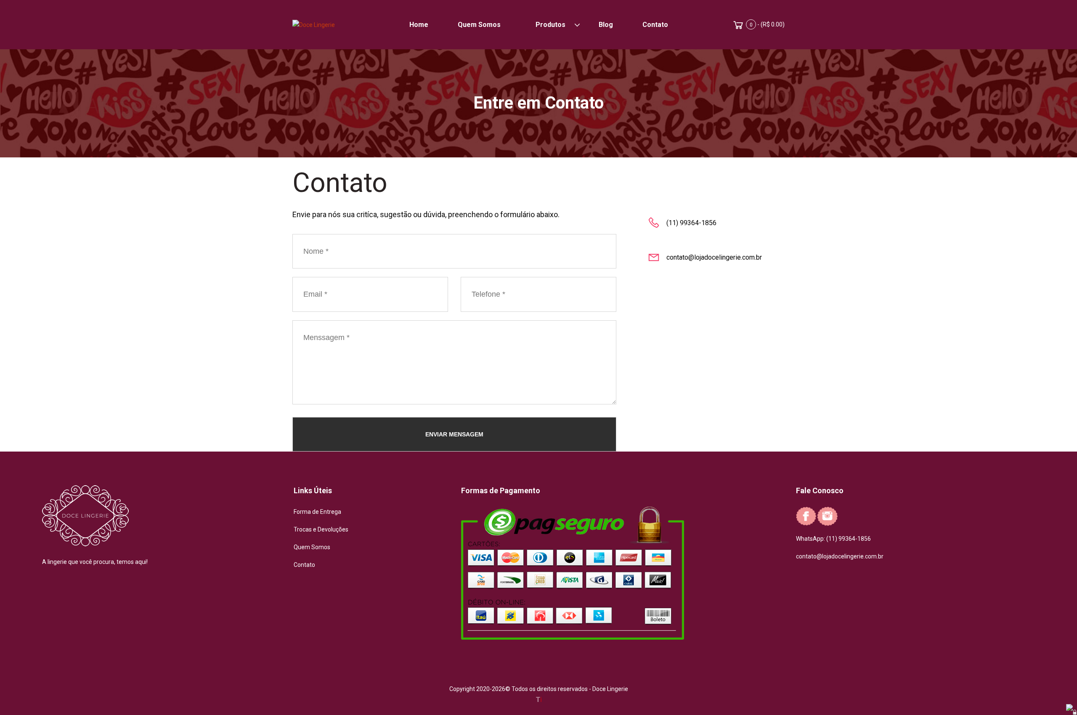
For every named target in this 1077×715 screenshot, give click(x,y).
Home (418, 25)
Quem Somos (479, 25)
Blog (606, 25)
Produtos (550, 25)
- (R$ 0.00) (767, 24)
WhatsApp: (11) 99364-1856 (833, 538)
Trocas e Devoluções (321, 529)
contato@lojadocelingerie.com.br (839, 556)
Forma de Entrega (317, 511)
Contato (655, 25)
